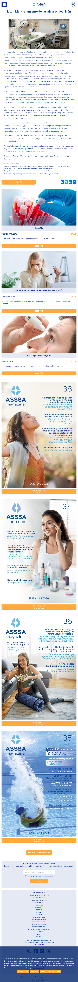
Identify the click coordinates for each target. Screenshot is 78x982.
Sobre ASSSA (39, 907)
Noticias (39, 910)
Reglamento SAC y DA (39, 919)
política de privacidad (46, 876)
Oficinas (39, 912)
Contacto (39, 914)
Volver (19, 182)
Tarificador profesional (39, 924)
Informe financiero (39, 917)
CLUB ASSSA (39, 905)
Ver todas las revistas (39, 852)
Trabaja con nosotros (39, 922)
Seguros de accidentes (39, 900)
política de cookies (16, 965)
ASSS (5, 163)
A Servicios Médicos (13, 163)
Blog (38, 934)
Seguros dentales (39, 898)
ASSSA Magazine (38, 931)
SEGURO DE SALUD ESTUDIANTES (39, 895)
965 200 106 (40, 944)
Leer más (39, 246)
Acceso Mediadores (38, 927)
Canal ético (38, 936)
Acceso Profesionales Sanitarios (38, 929)
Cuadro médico (39, 902)
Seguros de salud (39, 893)
